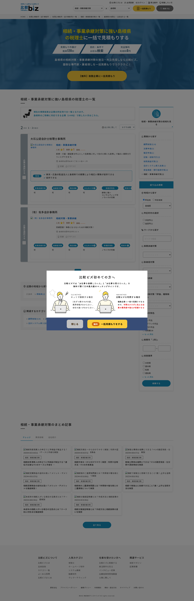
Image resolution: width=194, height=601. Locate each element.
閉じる (75, 324)
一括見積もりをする (108, 324)
